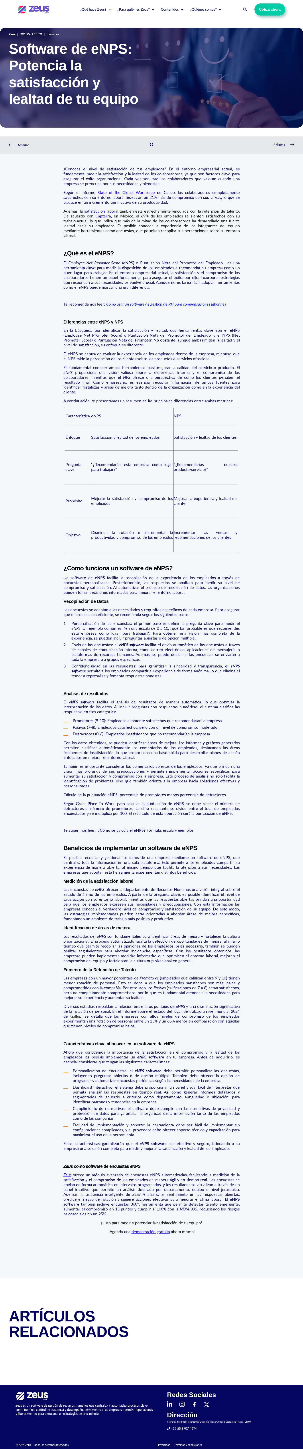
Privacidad (164, 1445)
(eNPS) (101, 263)
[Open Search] (245, 9)
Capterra (103, 216)
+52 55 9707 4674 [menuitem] (183, 1428)
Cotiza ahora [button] (270, 9)
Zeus (12, 34)
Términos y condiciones (188, 1445)
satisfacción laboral (101, 211)
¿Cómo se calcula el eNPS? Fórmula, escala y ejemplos (145, 831)
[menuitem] (109, 9)
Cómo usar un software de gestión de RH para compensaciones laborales (166, 304)
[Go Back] (151, 145)
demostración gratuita (151, 1232)
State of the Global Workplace (126, 193)
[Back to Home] (34, 9)
